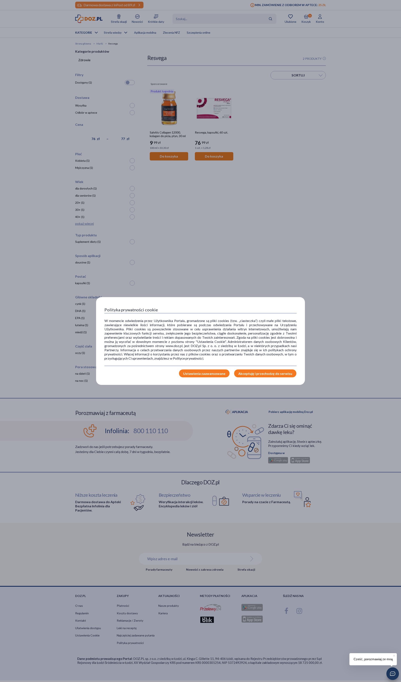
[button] (392, 673)
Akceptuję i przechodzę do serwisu (265, 373)
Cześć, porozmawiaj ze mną (373, 659)
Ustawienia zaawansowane (204, 373)
